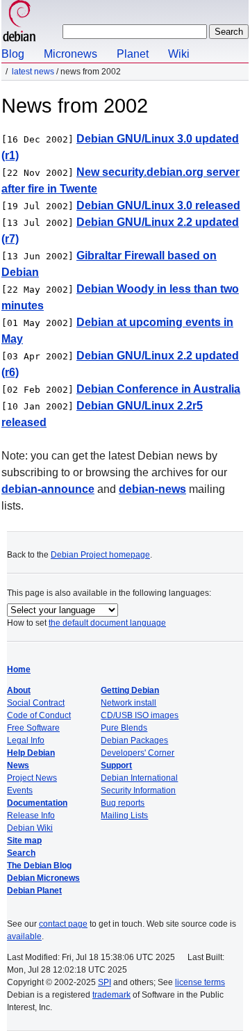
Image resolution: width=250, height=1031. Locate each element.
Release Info (31, 815)
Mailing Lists (124, 815)
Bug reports (122, 803)
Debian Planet (34, 890)
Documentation (37, 803)
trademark (111, 995)
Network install (128, 703)
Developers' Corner (137, 753)
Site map (24, 840)
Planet (133, 54)
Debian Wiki (30, 828)
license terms (200, 982)
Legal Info (25, 740)
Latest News (33, 71)
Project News (32, 778)
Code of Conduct (39, 715)
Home (19, 669)
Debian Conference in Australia (158, 389)
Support (116, 765)
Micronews (70, 54)
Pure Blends (124, 728)
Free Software (33, 728)
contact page (63, 924)
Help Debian (31, 753)
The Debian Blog (39, 865)
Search (21, 853)
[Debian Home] (19, 22)
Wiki (179, 54)
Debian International (139, 778)
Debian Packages (134, 740)
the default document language (107, 623)
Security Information (138, 790)
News (18, 765)
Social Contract (36, 703)
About (19, 690)
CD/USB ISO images (139, 715)
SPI (104, 982)
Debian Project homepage (100, 555)
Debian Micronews (43, 878)
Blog (12, 54)
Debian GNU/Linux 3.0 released (158, 205)
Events (20, 790)
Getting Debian (130, 690)
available (24, 936)
